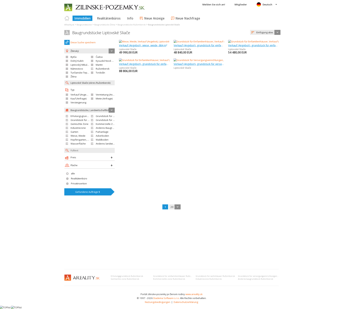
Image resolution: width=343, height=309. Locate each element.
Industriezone (78, 127)
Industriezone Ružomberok (209, 279)
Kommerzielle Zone (106, 124)
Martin (99, 64)
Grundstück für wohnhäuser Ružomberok (215, 276)
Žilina (73, 76)
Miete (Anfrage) (104, 98)
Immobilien (82, 18)
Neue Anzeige (154, 18)
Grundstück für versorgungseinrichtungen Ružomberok (264, 276)
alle (73, 173)
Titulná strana (67, 18)
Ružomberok (103, 68)
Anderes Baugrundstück (109, 127)
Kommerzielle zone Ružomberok (169, 279)
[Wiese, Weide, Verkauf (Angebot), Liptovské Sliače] (146, 41)
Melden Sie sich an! (213, 4)
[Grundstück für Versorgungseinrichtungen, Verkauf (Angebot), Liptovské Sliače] (217, 60)
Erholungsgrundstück (82, 116)
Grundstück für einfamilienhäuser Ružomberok (175, 276)
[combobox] (265, 32)
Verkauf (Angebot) (81, 94)
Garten (74, 131)
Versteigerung (78, 102)
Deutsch (267, 4)
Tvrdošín (100, 72)
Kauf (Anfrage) (79, 98)
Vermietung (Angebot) (108, 94)
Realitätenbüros (109, 18)
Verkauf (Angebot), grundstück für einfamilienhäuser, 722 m (144, 64)
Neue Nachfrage (187, 18)
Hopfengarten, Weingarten (85, 139)
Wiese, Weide (78, 135)
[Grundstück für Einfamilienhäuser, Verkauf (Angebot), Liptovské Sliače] (212, 41)
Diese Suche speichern (83, 42)
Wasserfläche (78, 143)
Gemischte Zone (79, 124)
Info (130, 18)
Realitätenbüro (79, 178)
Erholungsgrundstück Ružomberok (127, 276)
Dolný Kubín (77, 60)
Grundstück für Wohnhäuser (86, 120)
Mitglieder (241, 4)
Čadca (99, 56)
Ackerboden (102, 135)
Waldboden (102, 139)
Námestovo (77, 68)
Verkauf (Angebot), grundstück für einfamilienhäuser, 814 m (199, 45)
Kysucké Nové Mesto (107, 60)
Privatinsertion (79, 183)
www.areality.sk (194, 294)
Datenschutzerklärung (186, 302)
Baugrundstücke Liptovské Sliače (101, 32)
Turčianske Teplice (81, 72)
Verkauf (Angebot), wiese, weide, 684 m (143, 45)
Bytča (73, 56)
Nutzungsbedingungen (157, 302)
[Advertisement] (171, 240)
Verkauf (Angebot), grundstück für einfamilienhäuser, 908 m (253, 45)
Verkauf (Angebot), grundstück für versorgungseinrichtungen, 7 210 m (199, 64)
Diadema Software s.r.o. (166, 298)
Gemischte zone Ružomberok (125, 279)
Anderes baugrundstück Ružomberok (255, 279)
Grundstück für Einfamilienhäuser (114, 116)
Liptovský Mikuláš (80, 64)
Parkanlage (102, 131)
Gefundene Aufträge (87, 191)
